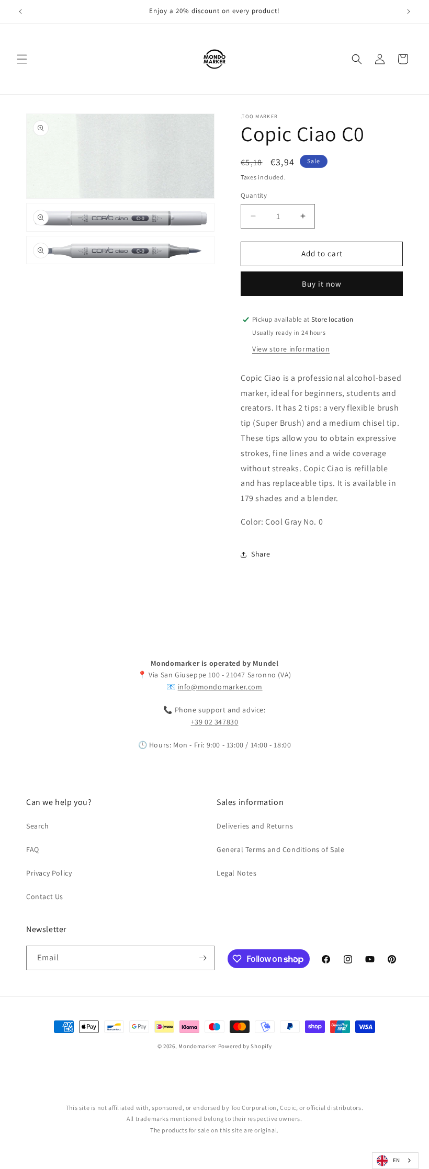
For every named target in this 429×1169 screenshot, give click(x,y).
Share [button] (260, 554)
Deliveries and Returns (255, 826)
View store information (291, 349)
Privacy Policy (49, 873)
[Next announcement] (408, 11)
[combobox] (395, 1160)
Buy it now (322, 284)
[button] (21, 59)
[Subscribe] (202, 958)
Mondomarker (197, 1046)
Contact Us (44, 896)
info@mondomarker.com (220, 686)
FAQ (32, 849)
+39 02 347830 (215, 722)
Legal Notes (237, 873)
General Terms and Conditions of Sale (281, 849)
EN (396, 1160)
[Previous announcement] (20, 11)
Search (37, 826)
